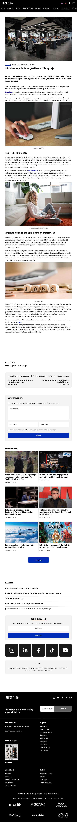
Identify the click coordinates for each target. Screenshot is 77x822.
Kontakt (42, 776)
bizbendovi (24, 668)
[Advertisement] (38, 347)
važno (34, 671)
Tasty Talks (43, 741)
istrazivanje (25, 376)
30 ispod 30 (12, 668)
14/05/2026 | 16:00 (44, 480)
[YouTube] (65, 650)
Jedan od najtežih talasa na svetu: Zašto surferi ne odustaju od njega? (28, 609)
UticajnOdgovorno (46, 732)
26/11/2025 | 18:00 (44, 550)
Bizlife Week (44, 750)
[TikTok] (52, 650)
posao (19, 322)
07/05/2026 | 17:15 (44, 517)
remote (50, 376)
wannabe (40, 671)
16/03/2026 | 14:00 (10, 550)
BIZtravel (56, 9)
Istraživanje (9, 92)
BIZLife (17, 64)
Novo (3, 9)
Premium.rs (26, 798)
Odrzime (54, 668)
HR (42, 668)
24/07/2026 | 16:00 (10, 482)
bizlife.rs (46, 798)
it (31, 376)
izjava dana (47, 668)
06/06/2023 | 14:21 (26, 64)
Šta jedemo (43, 735)
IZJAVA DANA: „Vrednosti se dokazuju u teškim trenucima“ (24, 604)
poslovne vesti (63, 668)
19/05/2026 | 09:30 (10, 517)
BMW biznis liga (45, 747)
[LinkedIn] (25, 650)
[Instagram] (11, 650)
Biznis (18, 9)
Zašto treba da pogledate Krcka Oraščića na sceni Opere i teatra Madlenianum (54, 546)
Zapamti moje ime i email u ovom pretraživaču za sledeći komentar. (32, 430)
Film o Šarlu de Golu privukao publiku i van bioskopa (22, 588)
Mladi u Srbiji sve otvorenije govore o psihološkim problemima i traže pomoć (53, 476)
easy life (31, 668)
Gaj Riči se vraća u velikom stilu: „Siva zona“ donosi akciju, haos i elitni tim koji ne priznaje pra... (55, 512)
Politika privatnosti (46, 782)
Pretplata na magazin (12, 779)
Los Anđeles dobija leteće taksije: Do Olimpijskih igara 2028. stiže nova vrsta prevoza (33, 593)
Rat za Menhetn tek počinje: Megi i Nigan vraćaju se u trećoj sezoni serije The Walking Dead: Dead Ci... (21, 477)
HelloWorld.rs (33, 171)
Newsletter (9, 782)
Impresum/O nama (46, 774)
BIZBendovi (43, 744)
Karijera (37, 9)
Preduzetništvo (28, 9)
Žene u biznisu (44, 729)
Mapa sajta (43, 779)
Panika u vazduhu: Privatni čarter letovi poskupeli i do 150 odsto (20, 546)
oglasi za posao (40, 376)
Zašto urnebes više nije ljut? (14, 598)
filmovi (37, 668)
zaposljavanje (13, 376)
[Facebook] (38, 650)
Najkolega (43, 726)
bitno (18, 668)
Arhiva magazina (10, 785)
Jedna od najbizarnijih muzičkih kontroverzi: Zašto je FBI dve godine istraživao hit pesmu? (19, 512)
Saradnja (8, 774)
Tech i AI (8, 65)
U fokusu (10, 9)
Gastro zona (65, 9)
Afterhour (46, 9)
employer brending (62, 376)
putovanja (28, 671)
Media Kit (8, 776)
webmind (47, 671)
